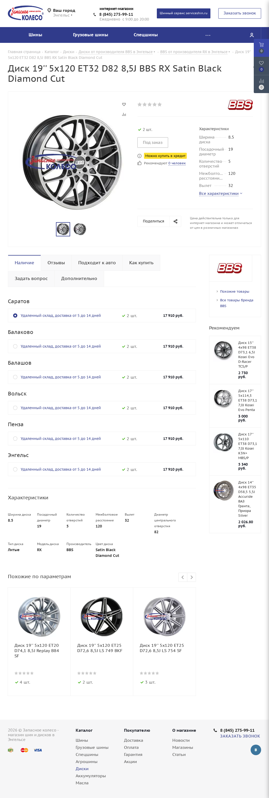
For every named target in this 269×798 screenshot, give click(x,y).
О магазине (184, 730)
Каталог (84, 730)
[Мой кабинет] (251, 35)
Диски (82, 768)
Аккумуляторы (91, 775)
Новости (181, 740)
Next (191, 577)
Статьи (179, 754)
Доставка (133, 740)
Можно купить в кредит (165, 156)
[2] (144, 104)
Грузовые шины (92, 747)
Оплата (131, 747)
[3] (149, 104)
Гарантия (133, 754)
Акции (130, 761)
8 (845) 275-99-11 (116, 14)
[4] (154, 104)
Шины (82, 740)
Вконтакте (256, 750)
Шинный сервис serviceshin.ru (184, 13)
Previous (183, 577)
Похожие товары (234, 291)
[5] (159, 104)
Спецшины (87, 754)
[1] (139, 104)
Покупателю (137, 730)
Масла (82, 782)
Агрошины (86, 761)
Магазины (182, 747)
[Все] (207, 35)
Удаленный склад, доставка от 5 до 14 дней (61, 315)
